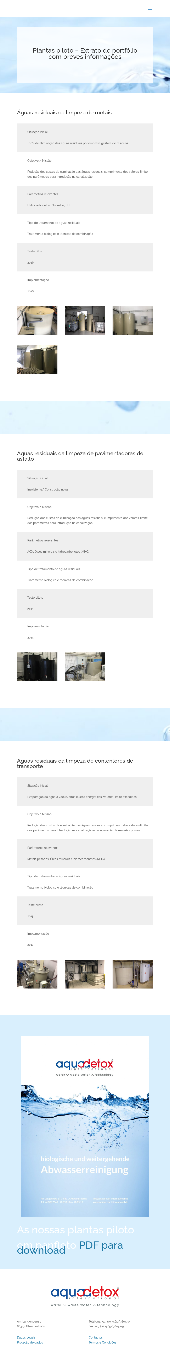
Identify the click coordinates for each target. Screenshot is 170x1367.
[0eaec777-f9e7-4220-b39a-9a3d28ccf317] (37, 373)
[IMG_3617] (37, 680)
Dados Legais (26, 1337)
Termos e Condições (102, 1342)
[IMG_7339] (37, 987)
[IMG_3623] (85, 680)
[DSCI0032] (133, 987)
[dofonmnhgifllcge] (85, 987)
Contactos (96, 1337)
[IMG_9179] (133, 334)
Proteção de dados (30, 1342)
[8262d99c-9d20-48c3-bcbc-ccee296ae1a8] (37, 334)
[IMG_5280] (85, 334)
